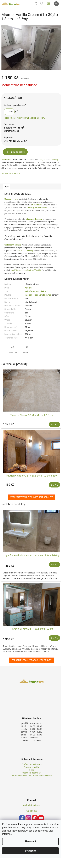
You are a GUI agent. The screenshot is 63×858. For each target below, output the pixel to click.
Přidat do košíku (17, 152)
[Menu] (56, 4)
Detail (54, 424)
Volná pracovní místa (42, 776)
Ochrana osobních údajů (22, 776)
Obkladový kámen (12, 245)
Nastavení (30, 841)
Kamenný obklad (11, 199)
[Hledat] (36, 4)
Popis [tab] (6, 186)
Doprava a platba (31, 767)
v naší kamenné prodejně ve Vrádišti (26, 270)
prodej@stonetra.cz (32, 805)
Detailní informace (9, 173)
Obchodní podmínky (31, 773)
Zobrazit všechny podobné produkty (31, 660)
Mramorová (7, 159)
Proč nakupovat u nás (31, 764)
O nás (31, 770)
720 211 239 (31, 811)
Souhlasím (30, 850)
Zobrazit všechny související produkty (31, 497)
